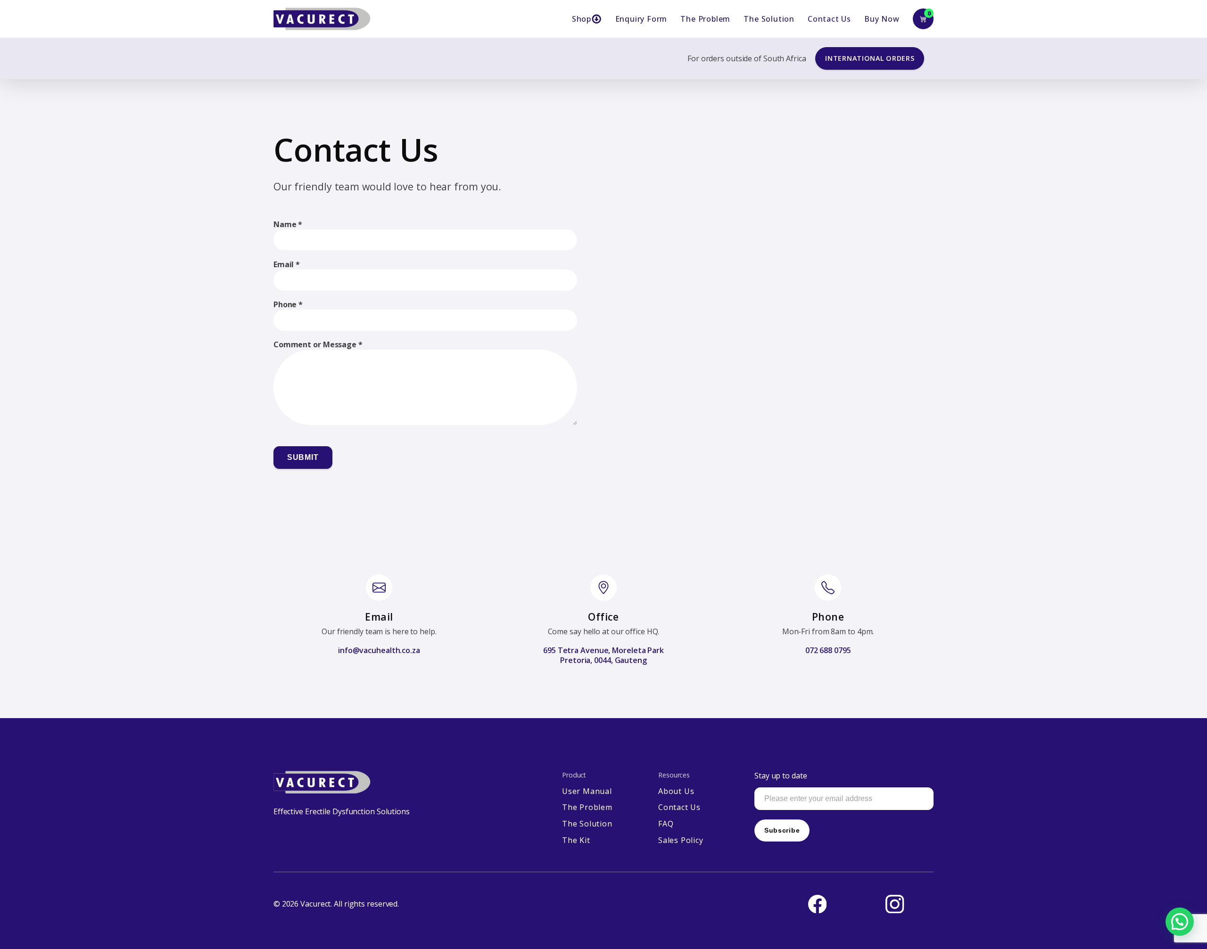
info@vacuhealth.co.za (379, 650)
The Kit (576, 840)
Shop (581, 19)
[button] (1180, 922)
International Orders (869, 58)
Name (287, 224)
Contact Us (829, 19)
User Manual (587, 791)
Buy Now (882, 19)
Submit (303, 457)
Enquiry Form (641, 19)
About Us (676, 791)
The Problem (705, 19)
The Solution (769, 19)
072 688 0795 (828, 650)
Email (286, 264)
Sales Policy (680, 840)
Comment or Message (318, 344)
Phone (288, 304)
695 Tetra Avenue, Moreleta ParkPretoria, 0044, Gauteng (603, 655)
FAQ (665, 824)
